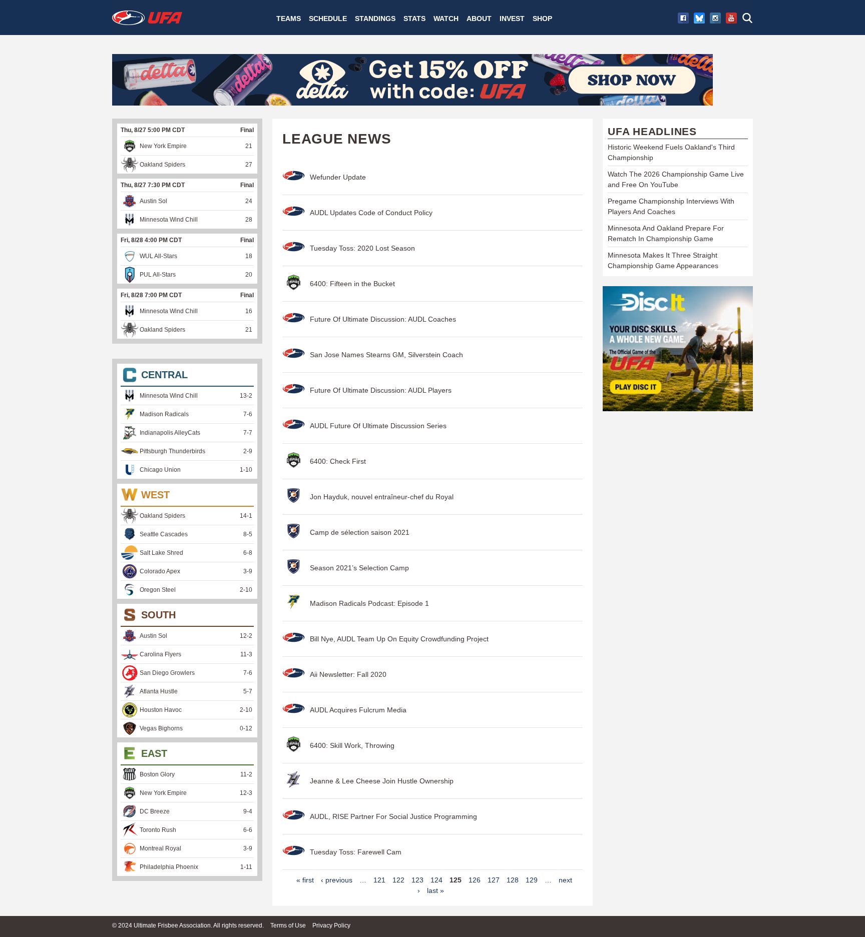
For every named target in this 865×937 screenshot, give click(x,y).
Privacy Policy (331, 925)
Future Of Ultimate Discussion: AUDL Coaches (383, 319)
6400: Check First (338, 461)
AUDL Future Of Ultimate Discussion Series (378, 426)
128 (513, 880)
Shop (542, 19)
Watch (446, 19)
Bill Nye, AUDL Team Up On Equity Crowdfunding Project (399, 639)
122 (398, 880)
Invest (512, 19)
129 (532, 880)
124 (436, 880)
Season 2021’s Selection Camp (359, 568)
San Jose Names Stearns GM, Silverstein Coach (386, 355)
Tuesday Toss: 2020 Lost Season (362, 248)
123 (417, 880)
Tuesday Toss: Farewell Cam (355, 852)
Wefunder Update (338, 177)
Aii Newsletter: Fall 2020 (348, 674)
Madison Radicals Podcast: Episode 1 (369, 603)
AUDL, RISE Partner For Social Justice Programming (393, 816)
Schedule (328, 19)
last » (435, 890)
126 (475, 880)
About (479, 19)
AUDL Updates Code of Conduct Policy (371, 213)
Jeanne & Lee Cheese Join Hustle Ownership (382, 781)
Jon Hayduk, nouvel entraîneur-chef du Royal (382, 497)
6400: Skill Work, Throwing (352, 745)
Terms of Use (288, 925)
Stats (414, 19)
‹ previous (336, 880)
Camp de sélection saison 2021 (359, 532)
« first (305, 880)
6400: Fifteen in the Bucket (352, 284)
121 (379, 880)
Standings (375, 19)
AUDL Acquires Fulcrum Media (358, 710)
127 (494, 880)
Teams (288, 19)
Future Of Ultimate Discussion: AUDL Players (381, 390)
